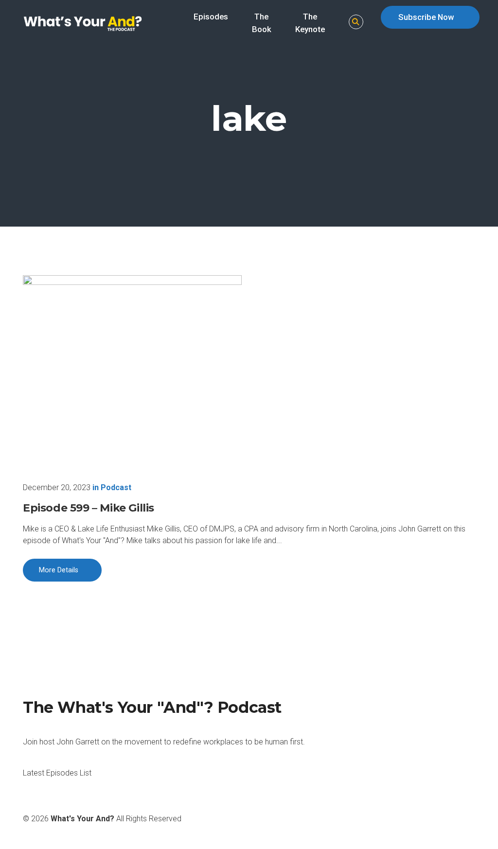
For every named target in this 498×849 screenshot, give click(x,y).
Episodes (211, 16)
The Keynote (310, 23)
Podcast (116, 487)
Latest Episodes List (57, 773)
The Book (261, 23)
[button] (356, 22)
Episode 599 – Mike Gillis (88, 507)
